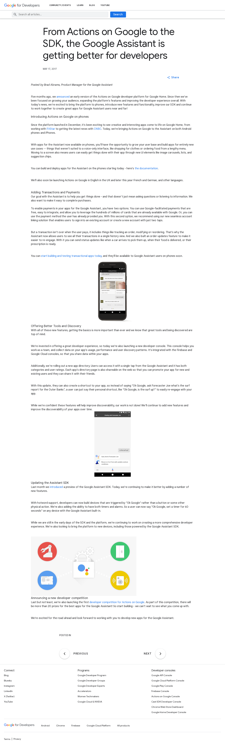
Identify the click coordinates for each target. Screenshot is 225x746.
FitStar (51, 129)
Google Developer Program (92, 675)
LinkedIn (8, 691)
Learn (80, 5)
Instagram (9, 685)
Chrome (60, 725)
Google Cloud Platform (99, 725)
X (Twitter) (9, 696)
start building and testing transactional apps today (71, 256)
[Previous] (64, 653)
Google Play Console (162, 685)
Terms (7, 739)
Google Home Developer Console (168, 712)
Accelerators (84, 691)
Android (45, 725)
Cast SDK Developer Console (166, 701)
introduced (56, 487)
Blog (92, 5)
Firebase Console (160, 691)
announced (63, 96)
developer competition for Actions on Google (116, 602)
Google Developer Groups (91, 680)
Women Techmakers (88, 696)
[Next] (160, 653)
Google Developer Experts (91, 685)
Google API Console (161, 675)
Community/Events (60, 5)
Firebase (75, 725)
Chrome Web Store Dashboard (167, 706)
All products (123, 725)
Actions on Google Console (165, 696)
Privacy (17, 738)
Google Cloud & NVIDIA (90, 701)
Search (118, 14)
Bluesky (8, 680)
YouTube (105, 5)
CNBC (97, 129)
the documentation (146, 168)
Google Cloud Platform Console (167, 680)
